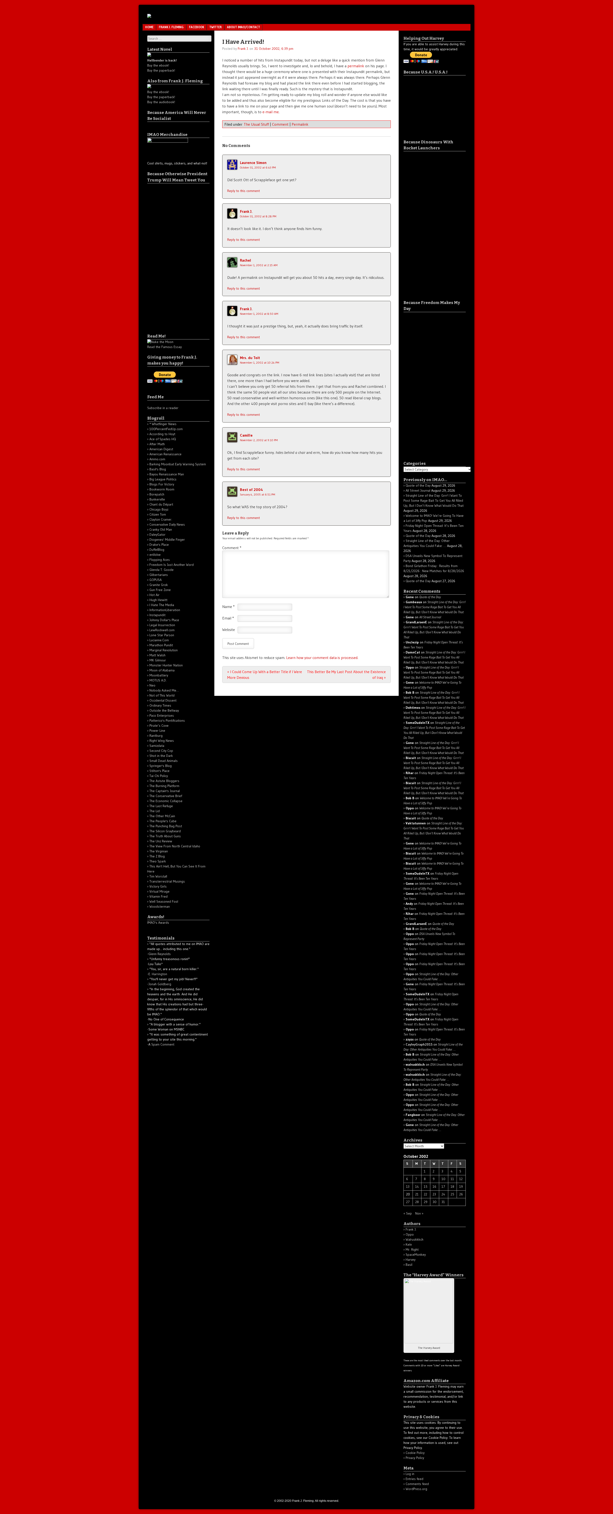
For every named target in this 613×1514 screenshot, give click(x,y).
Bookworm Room (161, 489)
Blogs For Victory (161, 484)
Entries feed (414, 1479)
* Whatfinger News (162, 424)
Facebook (196, 27)
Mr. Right (412, 1249)
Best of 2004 (251, 489)
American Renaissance (165, 454)
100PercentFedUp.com (166, 429)
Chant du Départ (161, 504)
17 (443, 1186)
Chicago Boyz (158, 509)
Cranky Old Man (160, 529)
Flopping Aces (159, 559)
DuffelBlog (156, 549)
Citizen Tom (157, 514)
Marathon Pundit (161, 645)
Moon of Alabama (162, 670)
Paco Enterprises (161, 715)
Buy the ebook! (158, 65)
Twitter (215, 27)
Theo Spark (157, 861)
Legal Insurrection (162, 625)
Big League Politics (162, 479)
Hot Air (154, 595)
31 (443, 1202)
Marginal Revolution (163, 650)
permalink (355, 65)
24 (443, 1194)
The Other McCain (162, 816)
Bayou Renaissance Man (166, 474)
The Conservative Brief (165, 796)
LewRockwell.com (162, 630)
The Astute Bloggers (164, 781)
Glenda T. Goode (161, 570)
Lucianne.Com (159, 640)
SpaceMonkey (416, 1254)
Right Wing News (161, 740)
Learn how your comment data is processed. (322, 657)
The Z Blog (157, 856)
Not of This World (162, 695)
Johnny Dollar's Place (164, 620)
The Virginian (158, 851)
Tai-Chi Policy (158, 776)
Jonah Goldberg (159, 984)
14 (417, 1186)
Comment (280, 124)
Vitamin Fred (158, 896)
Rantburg (156, 735)
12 (461, 1179)
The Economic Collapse (165, 801)
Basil (409, 1264)
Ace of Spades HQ (162, 439)
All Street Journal (418, 490)
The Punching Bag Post (165, 826)
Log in (410, 1474)
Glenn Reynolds (159, 954)
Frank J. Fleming (171, 27)
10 (443, 1179)
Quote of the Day (418, 485)
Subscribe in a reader (162, 408)
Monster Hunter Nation (166, 665)
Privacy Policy (415, 1458)
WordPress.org (416, 1489)
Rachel (245, 260)
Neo (152, 685)
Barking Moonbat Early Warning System (177, 464)
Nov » (419, 1213)
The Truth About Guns (165, 836)
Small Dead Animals (163, 761)
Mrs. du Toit (250, 357)
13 (407, 1186)
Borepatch (156, 494)
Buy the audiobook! (161, 102)
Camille (246, 435)
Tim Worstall (158, 876)
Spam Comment (162, 1044)
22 (425, 1194)
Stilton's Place (159, 771)
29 (425, 1202)
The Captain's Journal (164, 791)
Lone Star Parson (161, 635)
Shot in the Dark (161, 756)
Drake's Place (159, 544)
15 (425, 1186)
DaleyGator (157, 534)
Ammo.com (157, 459)
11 (452, 1179)
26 (461, 1194)
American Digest (161, 449)
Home (149, 27)
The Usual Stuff (256, 124)
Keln (409, 1244)
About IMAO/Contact (243, 27)
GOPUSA (155, 580)
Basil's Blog (157, 469)
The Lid (154, 811)
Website (228, 629)
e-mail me (270, 111)
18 (452, 1186)
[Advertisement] (166, 255)
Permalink (300, 124)
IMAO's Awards (158, 922)
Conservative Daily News (167, 524)
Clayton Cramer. (160, 519)
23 (434, 1194)
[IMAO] (149, 16)
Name (228, 606)
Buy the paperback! (161, 70)
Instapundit (157, 615)
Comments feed (417, 1484)
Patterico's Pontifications (167, 720)
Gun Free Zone (160, 590)
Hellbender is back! (162, 60)
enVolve (155, 554)
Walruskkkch (414, 1239)
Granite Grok (158, 585)
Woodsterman (159, 906)
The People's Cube (162, 821)
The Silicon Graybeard (165, 831)
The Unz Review (160, 841)
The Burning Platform (164, 786)
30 (435, 1202)
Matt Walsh (157, 655)
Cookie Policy (415, 1453)
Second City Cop (161, 751)
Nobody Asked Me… (164, 690)
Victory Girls (158, 886)
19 (461, 1186)
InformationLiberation (164, 610)
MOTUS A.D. (158, 680)
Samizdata (156, 745)
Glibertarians (158, 575)
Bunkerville (157, 499)
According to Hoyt (162, 434)
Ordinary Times (160, 705)
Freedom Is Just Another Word (171, 565)
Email (228, 618)
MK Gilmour (157, 660)
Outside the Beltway (164, 710)
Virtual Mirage (159, 891)
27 (408, 1202)
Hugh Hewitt (158, 600)
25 (452, 1194)
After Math (157, 444)
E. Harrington (157, 974)
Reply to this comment (243, 191)
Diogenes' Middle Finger (167, 539)
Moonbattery (158, 675)
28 (417, 1202)
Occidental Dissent (162, 700)
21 (417, 1194)
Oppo (410, 1234)
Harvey (410, 1259)
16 (434, 1186)
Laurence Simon (253, 162)
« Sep (407, 1213)
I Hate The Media (161, 605)
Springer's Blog (160, 766)
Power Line (157, 730)
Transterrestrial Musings (167, 881)
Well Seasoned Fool (163, 901)
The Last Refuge (161, 806)
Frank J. (243, 48)
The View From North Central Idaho (174, 846)
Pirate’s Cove (159, 725)
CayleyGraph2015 (419, 1044)
